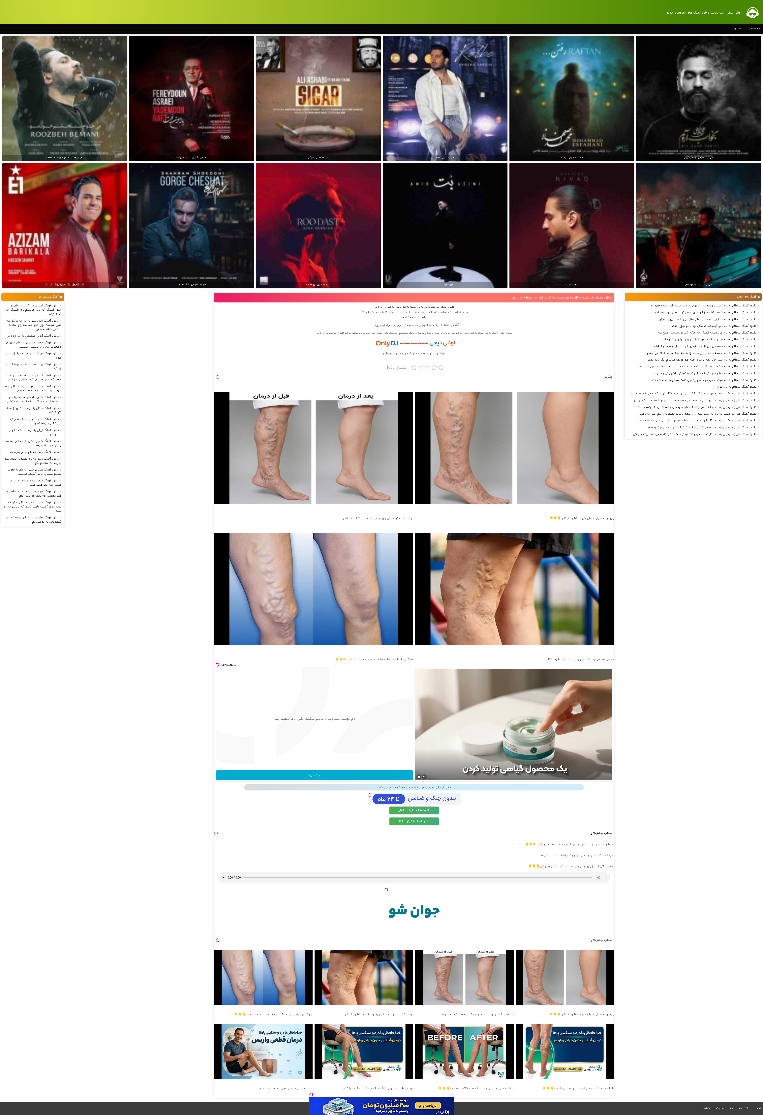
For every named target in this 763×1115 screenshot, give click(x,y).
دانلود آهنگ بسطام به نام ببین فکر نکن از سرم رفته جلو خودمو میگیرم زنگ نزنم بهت (702, 360)
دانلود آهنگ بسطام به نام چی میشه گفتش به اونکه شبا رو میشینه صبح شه (706, 333)
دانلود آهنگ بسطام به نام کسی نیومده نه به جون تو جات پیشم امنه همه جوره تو (703, 306)
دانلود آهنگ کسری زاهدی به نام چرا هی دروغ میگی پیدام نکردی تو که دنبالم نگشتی (33, 399)
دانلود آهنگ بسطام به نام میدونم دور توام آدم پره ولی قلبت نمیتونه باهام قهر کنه (703, 380)
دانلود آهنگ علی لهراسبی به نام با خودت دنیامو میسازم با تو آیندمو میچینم (34, 472)
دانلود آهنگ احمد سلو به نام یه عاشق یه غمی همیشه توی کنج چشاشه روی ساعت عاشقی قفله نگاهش (34, 325)
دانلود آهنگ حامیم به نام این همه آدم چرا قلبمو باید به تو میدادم (33, 520)
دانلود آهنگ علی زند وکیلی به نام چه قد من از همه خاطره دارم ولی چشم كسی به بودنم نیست (696, 407)
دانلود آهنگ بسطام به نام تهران (736, 387)
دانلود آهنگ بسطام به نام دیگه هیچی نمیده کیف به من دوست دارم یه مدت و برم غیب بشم (696, 367)
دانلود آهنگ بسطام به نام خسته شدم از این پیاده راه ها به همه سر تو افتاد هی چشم (701, 353)
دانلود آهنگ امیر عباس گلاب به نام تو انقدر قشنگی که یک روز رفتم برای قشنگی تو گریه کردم (33, 310)
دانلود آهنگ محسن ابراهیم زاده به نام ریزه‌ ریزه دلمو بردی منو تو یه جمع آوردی (33, 388)
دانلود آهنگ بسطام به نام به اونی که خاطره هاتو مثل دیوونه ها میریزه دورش (707, 319)
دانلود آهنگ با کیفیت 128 (414, 821)
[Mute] (424, 776)
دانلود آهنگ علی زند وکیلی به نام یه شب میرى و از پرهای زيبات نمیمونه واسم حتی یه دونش (697, 414)
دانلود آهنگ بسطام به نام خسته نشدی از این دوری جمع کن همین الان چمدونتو (705, 312)
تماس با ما (737, 28)
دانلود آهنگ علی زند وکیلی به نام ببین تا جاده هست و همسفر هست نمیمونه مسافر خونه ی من (695, 400)
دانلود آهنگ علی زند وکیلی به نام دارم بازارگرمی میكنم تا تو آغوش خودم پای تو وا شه (702, 427)
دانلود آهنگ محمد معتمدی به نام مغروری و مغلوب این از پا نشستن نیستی (33, 345)
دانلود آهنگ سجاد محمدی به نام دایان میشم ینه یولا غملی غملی (35, 483)
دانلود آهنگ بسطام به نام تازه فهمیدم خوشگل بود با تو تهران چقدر (714, 326)
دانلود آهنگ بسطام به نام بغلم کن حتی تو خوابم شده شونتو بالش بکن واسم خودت (702, 373)
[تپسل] (311, 1095)
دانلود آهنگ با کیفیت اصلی (414, 810)
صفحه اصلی (754, 28)
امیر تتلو (397, 312)
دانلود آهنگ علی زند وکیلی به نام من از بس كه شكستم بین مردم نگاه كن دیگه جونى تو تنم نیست (692, 394)
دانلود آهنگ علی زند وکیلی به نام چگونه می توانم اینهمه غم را (34, 421)
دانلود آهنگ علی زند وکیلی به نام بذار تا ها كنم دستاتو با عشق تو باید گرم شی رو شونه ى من (696, 421)
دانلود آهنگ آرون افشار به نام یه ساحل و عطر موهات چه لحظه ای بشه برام (34, 494)
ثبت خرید (314, 775)
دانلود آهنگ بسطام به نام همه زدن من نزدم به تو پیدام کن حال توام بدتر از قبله (705, 346)
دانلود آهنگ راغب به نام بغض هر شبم (34, 452)
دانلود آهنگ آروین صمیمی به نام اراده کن (32, 336)
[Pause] (418, 776)
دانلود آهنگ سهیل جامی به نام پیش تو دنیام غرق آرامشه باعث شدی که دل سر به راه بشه (32, 507)
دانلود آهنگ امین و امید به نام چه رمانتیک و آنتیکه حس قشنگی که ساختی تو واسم (32, 377)
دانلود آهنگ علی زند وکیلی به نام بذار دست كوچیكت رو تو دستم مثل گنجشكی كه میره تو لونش (694, 434)
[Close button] (452, 1095)
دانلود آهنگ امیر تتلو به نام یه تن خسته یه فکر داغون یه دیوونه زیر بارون (561, 298)
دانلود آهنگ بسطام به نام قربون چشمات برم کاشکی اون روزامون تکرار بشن (709, 339)
